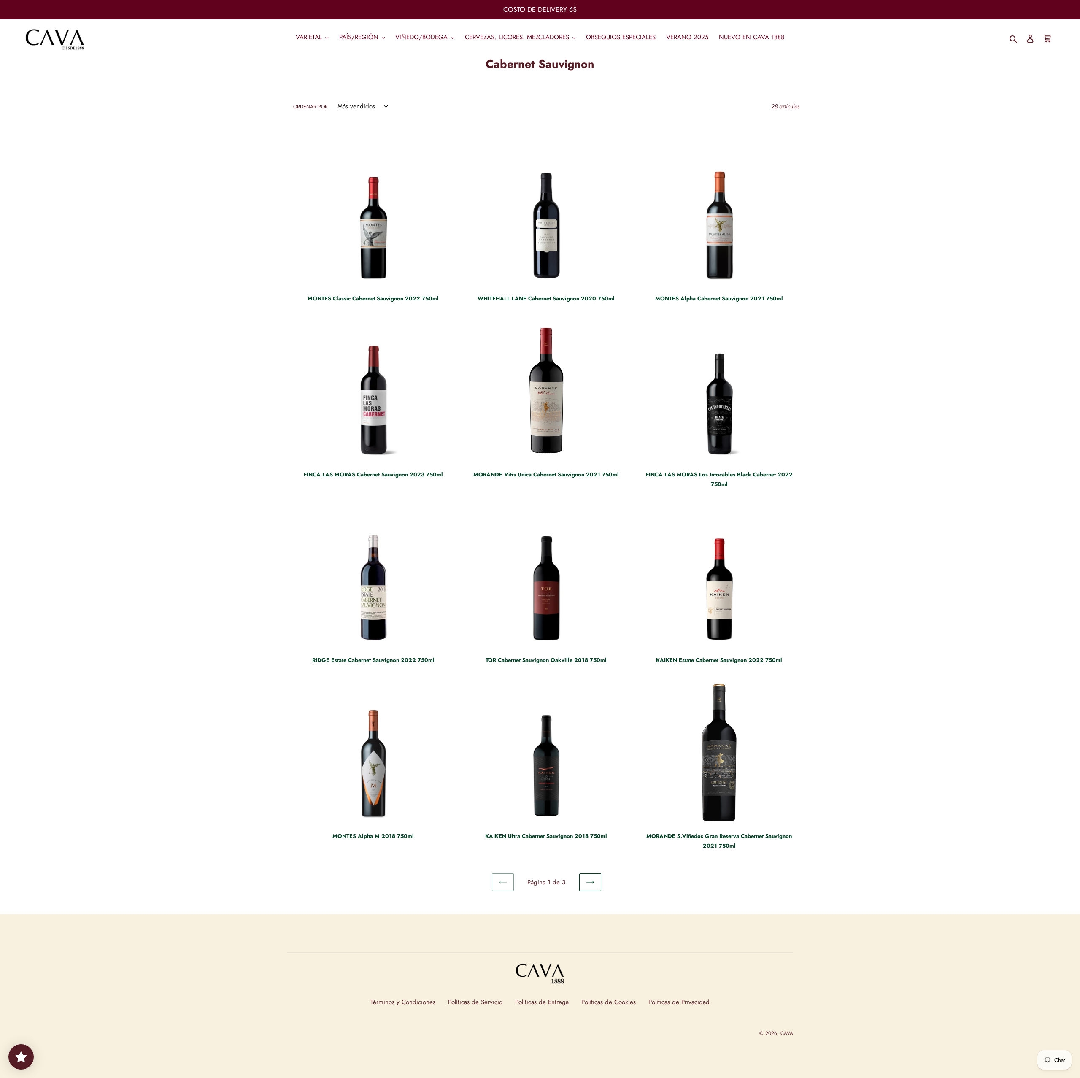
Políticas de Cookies (608, 1002)
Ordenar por (310, 107)
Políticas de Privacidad (679, 1002)
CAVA (786, 1033)
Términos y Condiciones (402, 1002)
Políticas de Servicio (475, 1002)
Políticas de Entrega (542, 1002)
